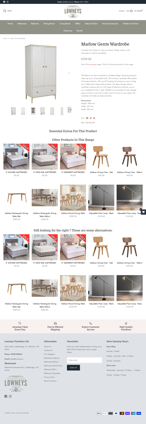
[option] (40, 73)
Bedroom (35, 23)
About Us (47, 346)
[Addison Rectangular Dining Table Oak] (16, 198)
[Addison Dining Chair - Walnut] (130, 157)
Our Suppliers (49, 354)
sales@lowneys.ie (16, 359)
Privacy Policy (49, 377)
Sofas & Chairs (91, 23)
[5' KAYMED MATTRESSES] (16, 157)
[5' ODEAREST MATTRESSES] (73, 157)
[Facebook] (4, 2)
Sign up (73, 368)
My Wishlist (138, 11)
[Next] (69, 72)
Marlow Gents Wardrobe (17, 38)
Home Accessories (110, 23)
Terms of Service (50, 381)
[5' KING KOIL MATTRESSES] (45, 157)
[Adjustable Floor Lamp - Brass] (130, 198)
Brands (80, 30)
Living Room (65, 23)
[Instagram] (7, 2)
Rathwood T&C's (50, 369)
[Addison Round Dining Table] (73, 198)
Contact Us (48, 350)
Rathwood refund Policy (53, 365)
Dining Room (49, 23)
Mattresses (22, 23)
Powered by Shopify (22, 413)
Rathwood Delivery (51, 361)
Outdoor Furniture (130, 23)
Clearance (68, 30)
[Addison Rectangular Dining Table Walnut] (45, 198)
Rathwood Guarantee (52, 373)
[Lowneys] (73, 11)
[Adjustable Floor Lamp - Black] (101, 198)
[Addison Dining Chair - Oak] (101, 157)
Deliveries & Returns (51, 358)
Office (77, 23)
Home (10, 23)
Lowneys (93, 64)
